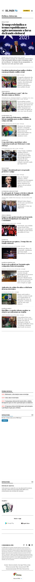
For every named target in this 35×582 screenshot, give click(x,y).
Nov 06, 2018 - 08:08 (18, 123)
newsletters (6, 415)
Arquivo (4, 500)
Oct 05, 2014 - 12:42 (13, 292)
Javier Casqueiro (6, 315)
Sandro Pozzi (5, 174)
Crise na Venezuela (6, 215)
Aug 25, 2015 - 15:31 (20, 269)
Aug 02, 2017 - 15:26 (15, 223)
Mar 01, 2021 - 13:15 (19, 57)
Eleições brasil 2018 (7, 115)
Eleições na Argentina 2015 (8, 262)
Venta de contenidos (13, 564)
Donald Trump (5, 22)
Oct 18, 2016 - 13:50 (19, 246)
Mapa (17, 566)
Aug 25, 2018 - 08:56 (18, 174)
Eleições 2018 (5, 140)
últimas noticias (7, 391)
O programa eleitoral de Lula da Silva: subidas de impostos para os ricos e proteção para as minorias (17, 401)
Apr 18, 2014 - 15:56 (18, 315)
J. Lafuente (24, 98)
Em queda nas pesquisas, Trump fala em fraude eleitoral (17, 242)
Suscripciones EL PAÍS (24, 566)
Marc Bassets (5, 246)
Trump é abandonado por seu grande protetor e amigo (16, 171)
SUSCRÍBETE (26, 10)
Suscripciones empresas (11, 568)
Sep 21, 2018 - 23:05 (18, 148)
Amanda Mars (5, 57)
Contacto (6, 564)
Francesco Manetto (15, 98)
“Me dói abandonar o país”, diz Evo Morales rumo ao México (14, 94)
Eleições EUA (5, 239)
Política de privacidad (10, 566)
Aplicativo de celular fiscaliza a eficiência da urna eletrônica (17, 288)
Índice (20, 568)
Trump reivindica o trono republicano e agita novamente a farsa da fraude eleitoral (16, 29)
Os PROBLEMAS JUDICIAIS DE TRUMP (10, 191)
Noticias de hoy (25, 568)
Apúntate (4, 420)
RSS (18, 568)
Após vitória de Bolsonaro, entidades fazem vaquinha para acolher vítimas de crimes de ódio (16, 119)
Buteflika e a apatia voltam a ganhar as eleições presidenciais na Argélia (16, 311)
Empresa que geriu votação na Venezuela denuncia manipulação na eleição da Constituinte (17, 218)
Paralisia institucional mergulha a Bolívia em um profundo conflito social (17, 71)
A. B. (3, 292)
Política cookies (26, 564)
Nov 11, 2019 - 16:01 (22, 99)
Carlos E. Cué (5, 269)
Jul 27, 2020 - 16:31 (19, 75)
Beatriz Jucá (5, 123)
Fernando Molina (6, 75)
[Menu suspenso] (3, 10)
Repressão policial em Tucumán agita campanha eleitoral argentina (16, 265)
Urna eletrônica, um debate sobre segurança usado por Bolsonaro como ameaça (16, 144)
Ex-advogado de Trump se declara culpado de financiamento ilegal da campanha (17, 194)
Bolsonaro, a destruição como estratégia (17, 394)
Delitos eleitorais (9, 16)
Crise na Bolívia (6, 91)
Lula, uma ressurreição (12, 397)
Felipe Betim (4, 148)
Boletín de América (8, 485)
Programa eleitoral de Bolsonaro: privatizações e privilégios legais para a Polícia (17, 407)
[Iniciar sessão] (32, 10)
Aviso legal (20, 564)
